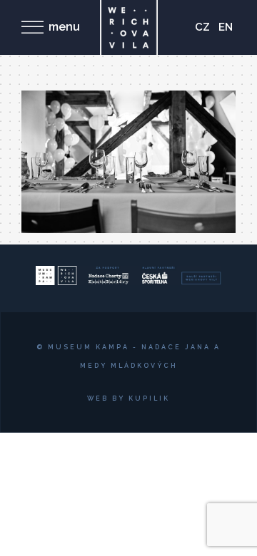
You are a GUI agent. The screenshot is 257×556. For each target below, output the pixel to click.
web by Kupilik (128, 398)
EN (225, 27)
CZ (202, 27)
